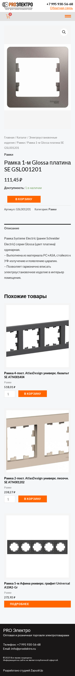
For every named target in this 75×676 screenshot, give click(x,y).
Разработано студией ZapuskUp (23, 670)
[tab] (37, 228)
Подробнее (19, 604)
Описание (11, 228)
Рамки (21, 142)
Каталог (22, 137)
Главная (9, 137)
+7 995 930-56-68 (59, 4)
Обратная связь (61, 8)
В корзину (23, 199)
